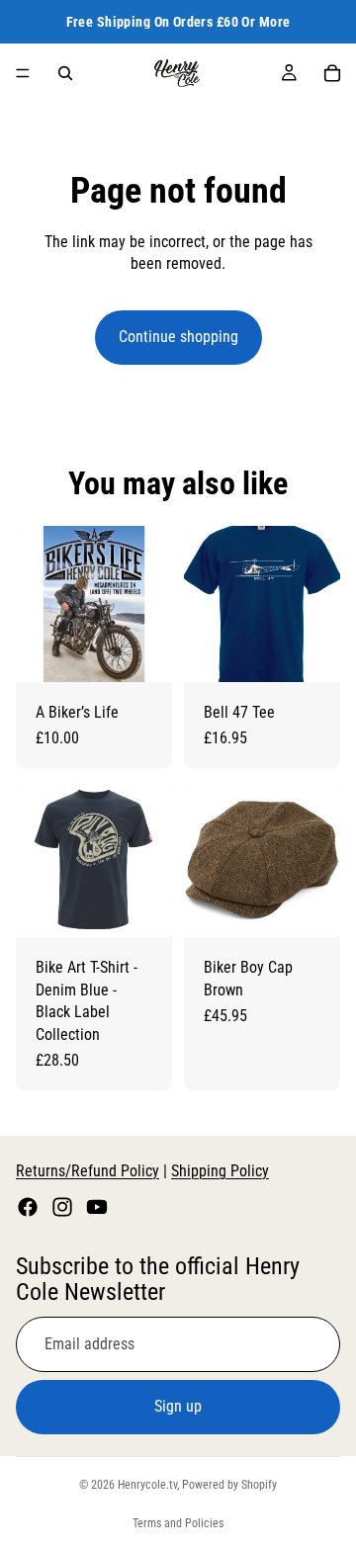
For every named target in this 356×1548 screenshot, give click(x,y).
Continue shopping (178, 336)
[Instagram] (62, 1207)
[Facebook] (28, 1207)
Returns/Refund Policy (87, 1170)
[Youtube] (97, 1207)
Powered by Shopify (229, 1485)
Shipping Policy (220, 1170)
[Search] (65, 73)
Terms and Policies (178, 1523)
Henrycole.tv (147, 1485)
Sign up (178, 1406)
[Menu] (22, 73)
